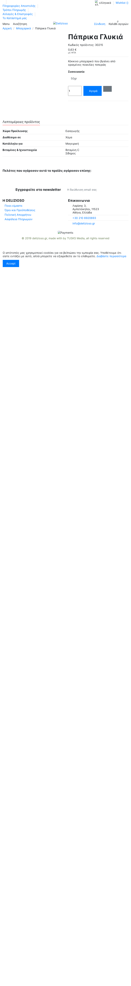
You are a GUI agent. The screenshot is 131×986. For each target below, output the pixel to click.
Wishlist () (122, 2)
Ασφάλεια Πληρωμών (18, 219)
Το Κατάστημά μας (15, 18)
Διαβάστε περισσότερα (111, 256)
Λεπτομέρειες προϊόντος (21, 122)
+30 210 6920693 (84, 218)
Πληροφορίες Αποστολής (19, 6)
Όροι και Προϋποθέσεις (20, 210)
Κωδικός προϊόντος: (81, 45)
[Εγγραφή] (115, 189)
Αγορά (93, 91)
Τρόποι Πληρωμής (15, 10)
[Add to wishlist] (107, 89)
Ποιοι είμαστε (14, 205)
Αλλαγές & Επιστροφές (18, 14)
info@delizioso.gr (83, 223)
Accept (11, 263)
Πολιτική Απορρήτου (18, 214)
